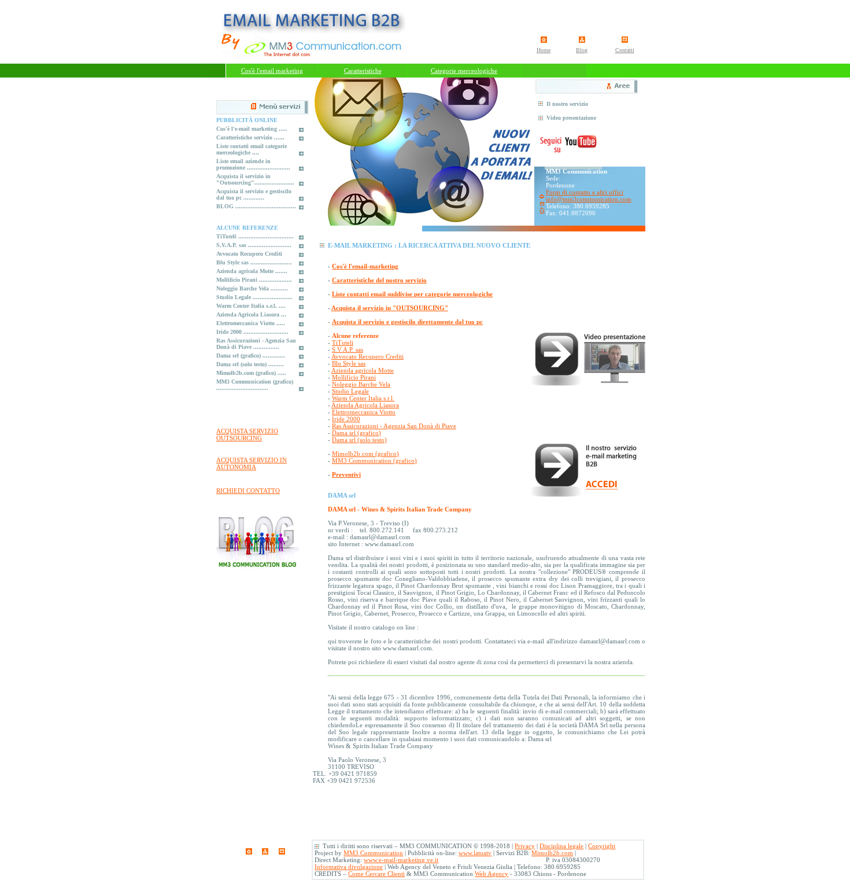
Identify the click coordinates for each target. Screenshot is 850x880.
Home (543, 50)
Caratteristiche (363, 70)
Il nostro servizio (567, 104)
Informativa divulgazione (349, 866)
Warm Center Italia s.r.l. (363, 398)
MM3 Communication (373, 852)
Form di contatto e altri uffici (584, 192)
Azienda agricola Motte (362, 370)
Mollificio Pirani (354, 377)
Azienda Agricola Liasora (365, 405)
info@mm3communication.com (588, 199)
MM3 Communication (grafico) (374, 460)
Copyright (601, 845)
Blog (581, 50)
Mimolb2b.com (552, 852)
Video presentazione (571, 118)
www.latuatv (475, 852)
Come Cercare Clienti (376, 873)
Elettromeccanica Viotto (364, 411)
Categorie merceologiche (464, 70)
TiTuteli (342, 342)
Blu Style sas (348, 363)
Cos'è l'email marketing (272, 70)
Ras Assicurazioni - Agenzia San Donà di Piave (394, 425)
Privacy (525, 845)
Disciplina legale (561, 845)
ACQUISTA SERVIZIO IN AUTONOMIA (251, 463)
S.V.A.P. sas (347, 349)
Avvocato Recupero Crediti (367, 356)
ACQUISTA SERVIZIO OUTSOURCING (247, 434)
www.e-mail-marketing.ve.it (401, 859)
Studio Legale (350, 391)
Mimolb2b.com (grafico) (365, 453)
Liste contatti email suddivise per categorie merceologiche (412, 293)
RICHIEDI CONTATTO (248, 490)
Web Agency (491, 873)
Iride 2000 (346, 418)
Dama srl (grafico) (356, 432)
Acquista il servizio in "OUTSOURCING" (389, 307)
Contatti (624, 50)
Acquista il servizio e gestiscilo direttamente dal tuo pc (407, 321)
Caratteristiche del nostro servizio (379, 280)
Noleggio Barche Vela (361, 384)
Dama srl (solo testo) (359, 439)
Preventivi (346, 474)
